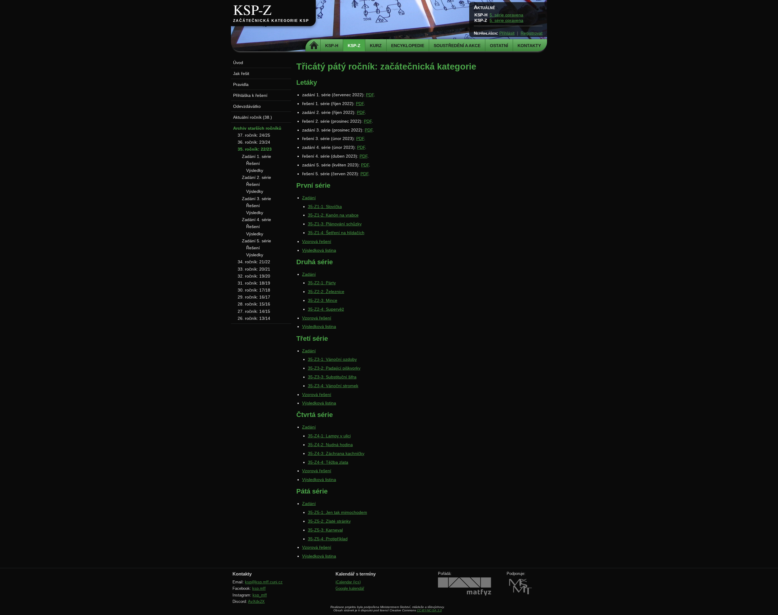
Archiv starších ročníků (257, 128)
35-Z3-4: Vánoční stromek (333, 385)
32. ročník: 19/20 (254, 276)
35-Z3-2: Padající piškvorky (334, 368)
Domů (313, 45)
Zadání (309, 197)
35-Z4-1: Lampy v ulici (329, 435)
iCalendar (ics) (348, 582)
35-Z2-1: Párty (322, 282)
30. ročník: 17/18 (254, 290)
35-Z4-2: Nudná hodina (330, 444)
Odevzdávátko (247, 106)
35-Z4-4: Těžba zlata (328, 462)
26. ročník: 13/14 (254, 318)
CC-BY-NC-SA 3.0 (429, 610)
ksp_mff (260, 595)
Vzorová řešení (316, 241)
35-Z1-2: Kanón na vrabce (333, 215)
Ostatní (499, 45)
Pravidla (241, 84)
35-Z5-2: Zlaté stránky (329, 521)
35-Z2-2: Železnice (326, 291)
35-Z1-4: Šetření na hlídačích (336, 232)
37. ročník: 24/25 (254, 135)
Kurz (376, 45)
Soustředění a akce (457, 45)
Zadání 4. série (256, 219)
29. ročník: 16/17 (254, 297)
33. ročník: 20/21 (254, 269)
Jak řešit (241, 73)
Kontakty (529, 45)
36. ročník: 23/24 (254, 142)
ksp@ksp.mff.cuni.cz (264, 582)
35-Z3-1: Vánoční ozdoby (332, 359)
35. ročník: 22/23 (255, 149)
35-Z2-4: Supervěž (326, 309)
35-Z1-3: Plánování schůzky (335, 223)
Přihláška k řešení (250, 95)
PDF (370, 94)
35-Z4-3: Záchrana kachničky (336, 453)
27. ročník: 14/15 (254, 311)
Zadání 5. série (256, 240)
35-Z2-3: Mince (322, 300)
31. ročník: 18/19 (254, 283)
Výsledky (254, 170)
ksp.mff (259, 588)
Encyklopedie (407, 45)
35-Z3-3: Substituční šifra (332, 376)
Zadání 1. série (256, 156)
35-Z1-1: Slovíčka (325, 206)
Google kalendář (350, 588)
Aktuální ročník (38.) (252, 117)
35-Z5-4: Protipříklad (328, 538)
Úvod (238, 62)
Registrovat (531, 33)
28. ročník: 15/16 (254, 304)
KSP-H (331, 45)
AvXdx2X (256, 601)
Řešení (253, 163)
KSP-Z (252, 9)
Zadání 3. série (256, 198)
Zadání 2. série (256, 177)
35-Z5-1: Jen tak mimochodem (337, 512)
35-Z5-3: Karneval (325, 530)
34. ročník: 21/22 (254, 261)
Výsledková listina (319, 250)
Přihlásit (507, 33)
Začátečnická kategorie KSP (271, 20)
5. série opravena (506, 14)
